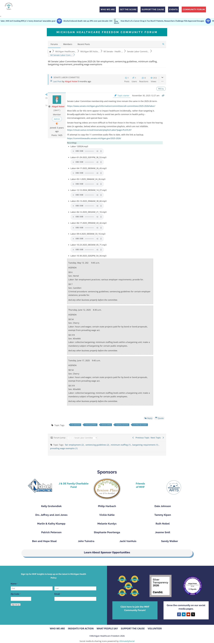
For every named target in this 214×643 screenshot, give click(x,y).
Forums (54, 44)
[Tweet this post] (46, 101)
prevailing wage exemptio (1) (64, 448)
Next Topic (156, 437)
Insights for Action (81, 628)
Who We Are (57, 628)
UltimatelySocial (127, 641)
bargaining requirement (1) (145, 444)
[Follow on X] (193, 614)
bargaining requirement (122, 424)
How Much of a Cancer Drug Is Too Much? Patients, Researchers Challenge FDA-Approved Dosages (135, 21)
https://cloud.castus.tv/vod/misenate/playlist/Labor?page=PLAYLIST (99, 130)
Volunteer (155, 628)
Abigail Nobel (71, 81)
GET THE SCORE (128, 9)
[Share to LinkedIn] (46, 105)
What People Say (107, 628)
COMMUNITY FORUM (194, 9)
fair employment (75, 424)
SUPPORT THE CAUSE (153, 9)
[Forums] (50, 51)
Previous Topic (141, 437)
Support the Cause (133, 628)
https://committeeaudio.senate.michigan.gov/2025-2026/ (94, 138)
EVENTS (173, 9)
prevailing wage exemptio (140, 424)
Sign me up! (16, 604)
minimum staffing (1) (121, 444)
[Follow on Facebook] (179, 614)
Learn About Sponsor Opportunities (107, 552)
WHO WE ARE (108, 9)
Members (67, 44)
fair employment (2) (74, 444)
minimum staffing (106, 424)
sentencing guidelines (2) (97, 444)
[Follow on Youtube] (188, 614)
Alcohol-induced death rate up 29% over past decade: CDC (60, 21)
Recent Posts (84, 44)
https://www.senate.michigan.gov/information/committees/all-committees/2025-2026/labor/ (111, 106)
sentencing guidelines (90, 424)
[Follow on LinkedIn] (184, 614)
